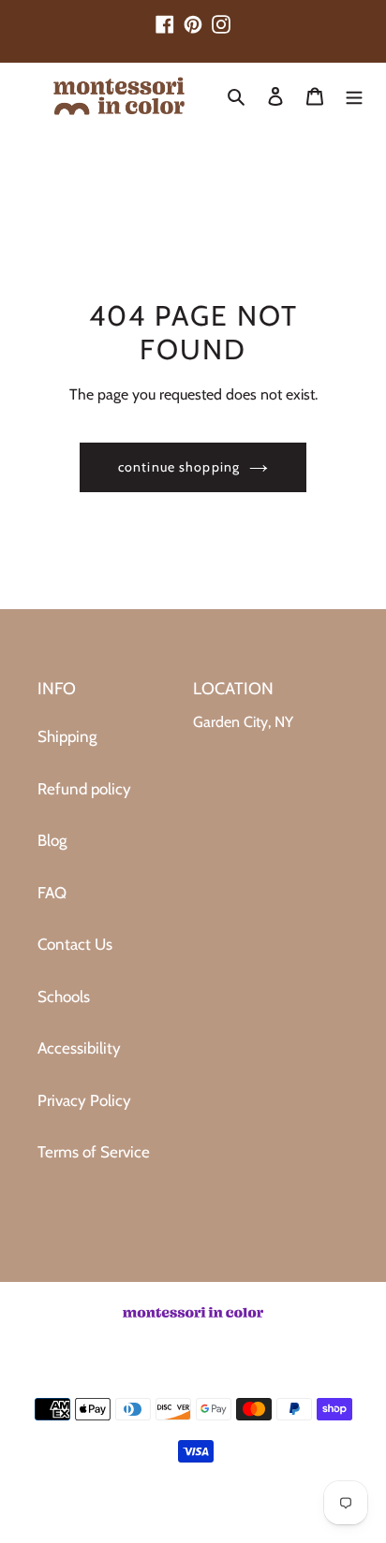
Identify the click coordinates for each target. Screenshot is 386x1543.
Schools (63, 996)
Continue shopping (179, 467)
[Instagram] (221, 16)
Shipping (66, 736)
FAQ (52, 892)
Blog (52, 840)
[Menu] (354, 96)
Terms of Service (93, 1152)
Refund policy (84, 788)
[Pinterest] (193, 16)
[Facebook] (165, 16)
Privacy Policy (84, 1100)
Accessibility (79, 1048)
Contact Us (74, 944)
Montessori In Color (217, 1513)
